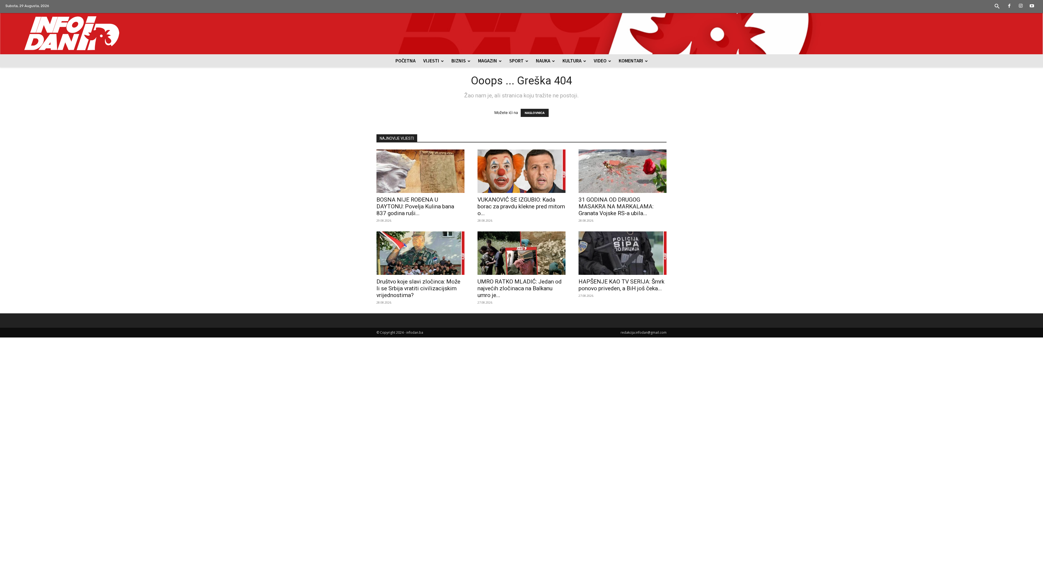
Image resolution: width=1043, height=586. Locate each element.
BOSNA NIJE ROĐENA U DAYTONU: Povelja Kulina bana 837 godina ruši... (415, 206)
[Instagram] (1020, 6)
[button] (997, 6)
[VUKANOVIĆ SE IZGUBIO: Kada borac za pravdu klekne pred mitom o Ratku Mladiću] (521, 171)
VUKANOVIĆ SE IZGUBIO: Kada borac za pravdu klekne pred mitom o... (521, 206)
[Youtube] (1032, 6)
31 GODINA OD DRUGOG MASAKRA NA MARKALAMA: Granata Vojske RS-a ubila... (616, 206)
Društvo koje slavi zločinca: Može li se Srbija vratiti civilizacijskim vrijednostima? (418, 288)
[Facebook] (1009, 6)
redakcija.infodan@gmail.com (644, 332)
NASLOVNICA (535, 113)
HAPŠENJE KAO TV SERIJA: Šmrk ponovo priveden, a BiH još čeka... (621, 285)
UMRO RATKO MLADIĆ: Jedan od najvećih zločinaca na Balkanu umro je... (519, 288)
